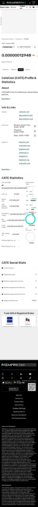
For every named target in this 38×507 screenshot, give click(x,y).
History (27, 69)
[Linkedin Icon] (23, 374)
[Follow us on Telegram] (37, 7)
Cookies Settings (19, 408)
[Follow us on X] (27, 7)
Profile (21, 69)
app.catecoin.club (26, 115)
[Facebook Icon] (14, 374)
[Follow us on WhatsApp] (30, 7)
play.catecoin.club (26, 119)
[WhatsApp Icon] (23, 378)
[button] (3, 3)
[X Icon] (5, 374)
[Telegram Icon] (14, 378)
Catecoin (19, 39)
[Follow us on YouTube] (33, 7)
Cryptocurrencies (7, 39)
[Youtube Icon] (32, 374)
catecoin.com (24, 112)
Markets (13, 69)
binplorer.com (24, 149)
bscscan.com (24, 142)
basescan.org (24, 160)
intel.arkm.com (24, 146)
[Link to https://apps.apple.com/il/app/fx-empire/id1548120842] (7, 382)
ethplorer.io (23, 156)
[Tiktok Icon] (32, 378)
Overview (6, 69)
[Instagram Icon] (5, 378)
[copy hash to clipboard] (34, 126)
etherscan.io (24, 153)
